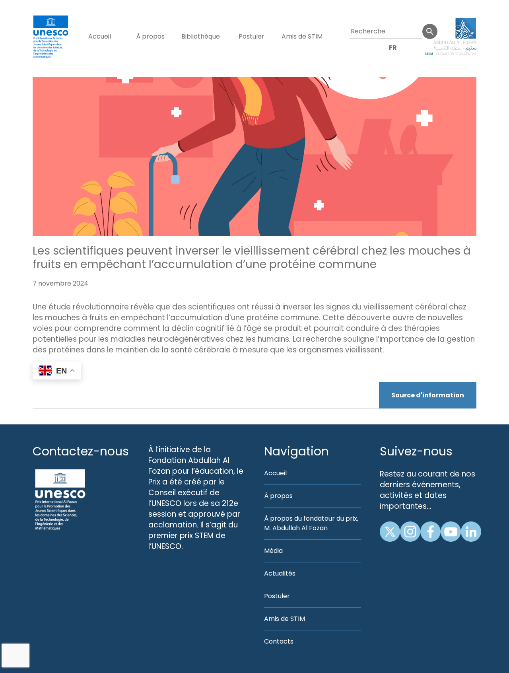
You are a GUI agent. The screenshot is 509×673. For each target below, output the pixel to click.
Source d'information (427, 395)
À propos (150, 36)
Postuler (251, 36)
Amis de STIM (302, 36)
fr (393, 47)
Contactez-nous (81, 451)
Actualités (279, 573)
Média (273, 550)
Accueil (99, 36)
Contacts (278, 641)
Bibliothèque (200, 36)
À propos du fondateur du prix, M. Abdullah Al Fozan (311, 523)
